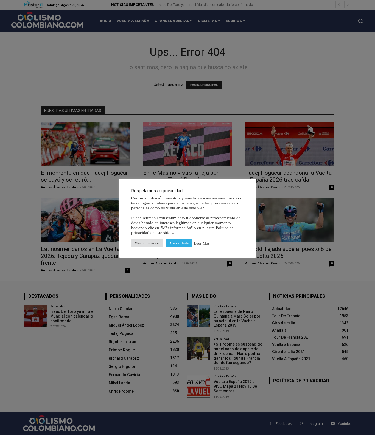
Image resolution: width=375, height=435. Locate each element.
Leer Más (202, 243)
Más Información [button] (147, 243)
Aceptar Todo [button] (179, 243)
